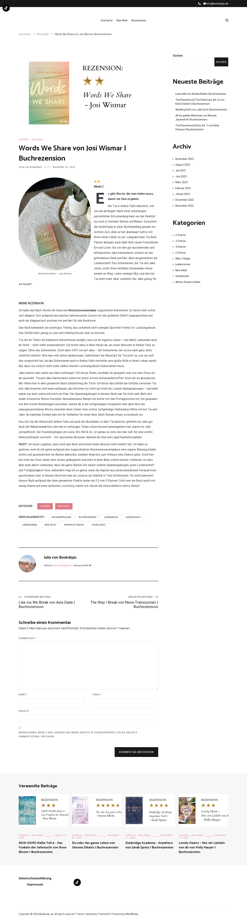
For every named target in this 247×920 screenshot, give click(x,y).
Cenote (90, 914)
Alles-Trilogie (182, 258)
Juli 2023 (180, 170)
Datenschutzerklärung (35, 878)
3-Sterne (180, 241)
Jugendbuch (111, 517)
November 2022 (184, 205)
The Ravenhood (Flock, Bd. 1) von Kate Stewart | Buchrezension (197, 127)
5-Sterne (180, 252)
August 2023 (182, 164)
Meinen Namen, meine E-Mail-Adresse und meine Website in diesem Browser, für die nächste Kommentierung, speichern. (78, 734)
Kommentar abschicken (136, 752)
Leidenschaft (133, 517)
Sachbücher (182, 276)
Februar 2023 (183, 188)
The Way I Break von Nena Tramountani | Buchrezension (124, 602)
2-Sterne (24, 139)
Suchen (178, 55)
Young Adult (98, 525)
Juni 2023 (181, 176)
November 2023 (184, 158)
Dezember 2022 (184, 199)
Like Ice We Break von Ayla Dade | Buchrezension (47, 602)
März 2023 (181, 182)
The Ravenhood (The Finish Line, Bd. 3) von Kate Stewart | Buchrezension (199, 101)
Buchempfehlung (61, 517)
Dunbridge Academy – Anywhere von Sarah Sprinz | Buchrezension (149, 845)
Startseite (107, 20)
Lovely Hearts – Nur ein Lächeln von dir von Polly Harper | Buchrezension (202, 847)
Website (24, 711)
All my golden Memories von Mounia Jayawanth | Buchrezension (195, 117)
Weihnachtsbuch (74, 525)
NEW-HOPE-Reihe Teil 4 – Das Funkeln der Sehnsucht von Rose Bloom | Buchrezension (42, 847)
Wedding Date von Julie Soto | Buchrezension (201, 109)
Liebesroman (29, 525)
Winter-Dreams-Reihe (187, 282)
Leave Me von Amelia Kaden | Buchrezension (200, 93)
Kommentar (27, 638)
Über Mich (122, 20)
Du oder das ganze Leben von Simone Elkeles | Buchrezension (95, 845)
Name (23, 694)
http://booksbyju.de (62, 565)
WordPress (132, 914)
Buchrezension (87, 517)
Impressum (35, 884)
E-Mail (97, 694)
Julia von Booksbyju (30, 167)
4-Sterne (180, 246)
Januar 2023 (182, 194)
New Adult (38, 139)
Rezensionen (138, 20)
